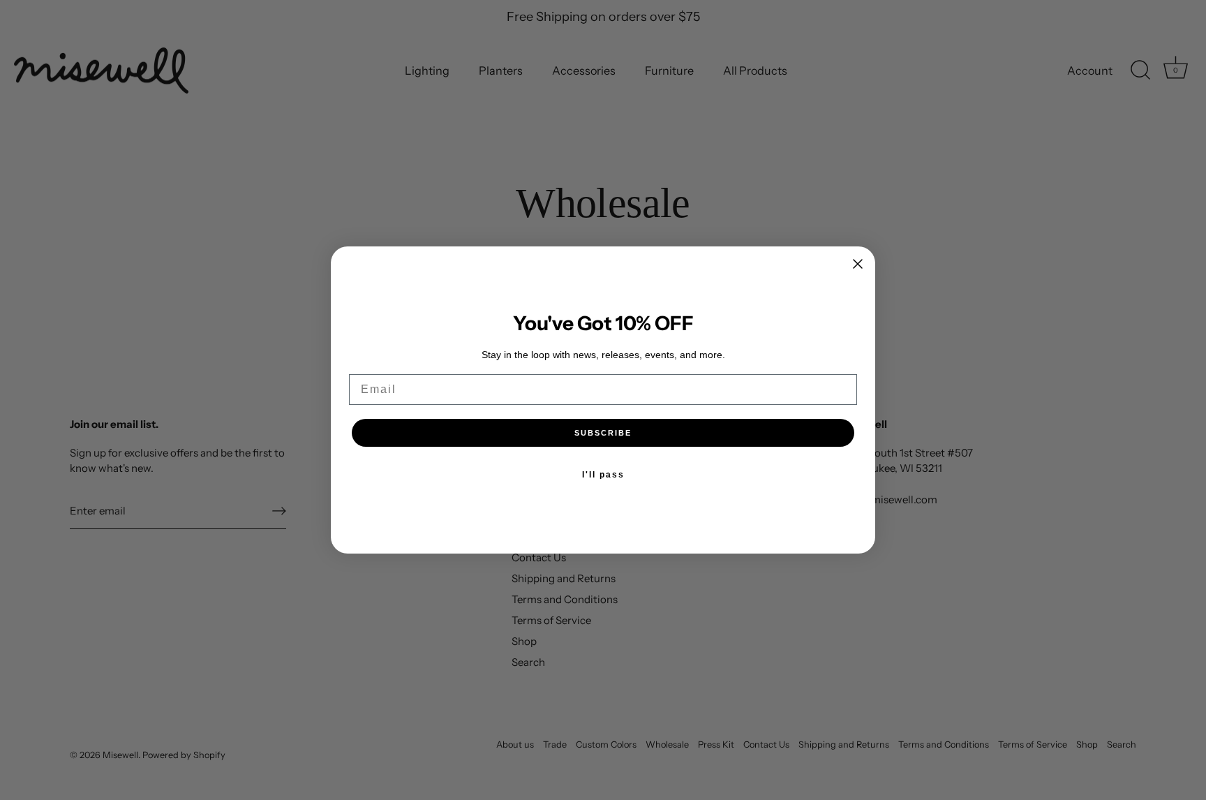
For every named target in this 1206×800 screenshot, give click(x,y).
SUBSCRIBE (603, 433)
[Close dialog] (857, 263)
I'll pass (603, 475)
